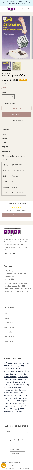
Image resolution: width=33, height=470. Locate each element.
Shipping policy (10, 468)
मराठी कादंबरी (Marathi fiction (15, 370)
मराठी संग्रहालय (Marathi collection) (15, 402)
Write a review (16, 215)
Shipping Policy (9, 337)
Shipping (4, 83)
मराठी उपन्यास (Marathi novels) (14, 367)
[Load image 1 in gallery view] (6, 66)
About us (7, 314)
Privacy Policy (8, 323)
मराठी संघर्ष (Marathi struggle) (15, 405)
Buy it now (16, 114)
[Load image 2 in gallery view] (16, 66)
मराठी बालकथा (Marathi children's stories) (16, 378)
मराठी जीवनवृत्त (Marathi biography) (15, 391)
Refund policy (27, 462)
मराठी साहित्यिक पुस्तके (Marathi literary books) (15, 396)
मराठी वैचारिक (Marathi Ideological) (15, 408)
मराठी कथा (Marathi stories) (16, 365)
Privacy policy (12, 465)
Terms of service (22, 465)
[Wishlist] (23, 9)
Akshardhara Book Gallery (14, 462)
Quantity (4, 93)
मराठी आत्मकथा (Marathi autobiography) (12, 389)
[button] (4, 9)
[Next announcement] (29, 3)
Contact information (23, 468)
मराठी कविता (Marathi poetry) (16, 381)
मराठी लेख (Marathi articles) (15, 375)
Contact (6, 318)
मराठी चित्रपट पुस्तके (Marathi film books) (16, 383)
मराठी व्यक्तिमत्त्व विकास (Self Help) (14, 410)
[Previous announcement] (4, 3)
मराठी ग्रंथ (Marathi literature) (16, 373)
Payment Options (9, 332)
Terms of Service (9, 327)
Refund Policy (8, 341)
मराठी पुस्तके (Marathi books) (14, 363)
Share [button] (5, 88)
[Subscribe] (27, 432)
